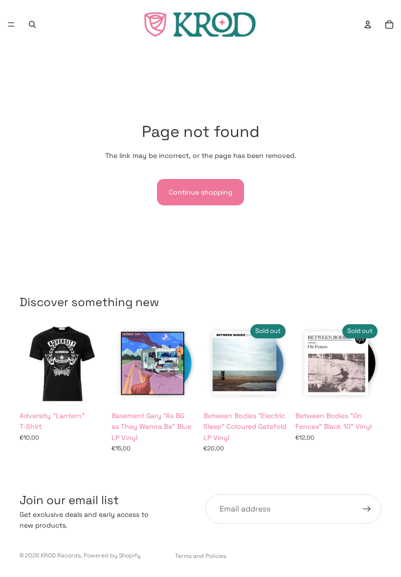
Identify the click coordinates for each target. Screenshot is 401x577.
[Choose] (90, 391)
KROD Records (61, 555)
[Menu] (11, 24)
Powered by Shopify (112, 555)
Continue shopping (200, 192)
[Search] (32, 24)
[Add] (182, 391)
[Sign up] (366, 509)
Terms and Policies (200, 556)
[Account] (368, 24)
